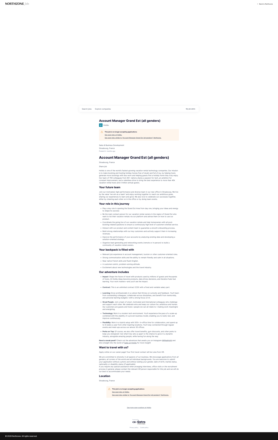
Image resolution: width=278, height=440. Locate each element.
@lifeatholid (167, 340)
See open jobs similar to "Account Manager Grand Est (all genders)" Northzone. (133, 138)
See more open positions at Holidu (139, 407)
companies (103, 109)
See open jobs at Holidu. (113, 135)
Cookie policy (144, 427)
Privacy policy (134, 427)
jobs (87, 109)
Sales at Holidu (130, 343)
